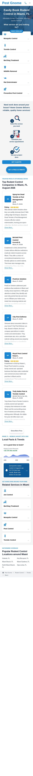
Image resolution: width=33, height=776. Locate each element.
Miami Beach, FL (7, 561)
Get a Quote (16, 162)
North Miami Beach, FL (8, 566)
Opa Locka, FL (22, 565)
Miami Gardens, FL (23, 561)
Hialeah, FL (6, 558)
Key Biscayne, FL (23, 558)
